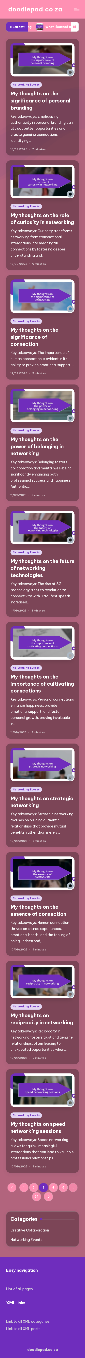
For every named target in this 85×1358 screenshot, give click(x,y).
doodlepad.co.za (35, 9)
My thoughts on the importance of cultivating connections (42, 684)
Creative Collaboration (29, 1230)
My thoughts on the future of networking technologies (42, 568)
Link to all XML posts (23, 1328)
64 (36, 1196)
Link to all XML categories (28, 1321)
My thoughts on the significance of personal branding (40, 100)
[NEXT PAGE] (48, 1196)
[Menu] (76, 9)
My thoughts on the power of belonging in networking (37, 446)
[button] (12, 1187)
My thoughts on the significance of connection (34, 337)
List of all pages (19, 1289)
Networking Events (26, 84)
